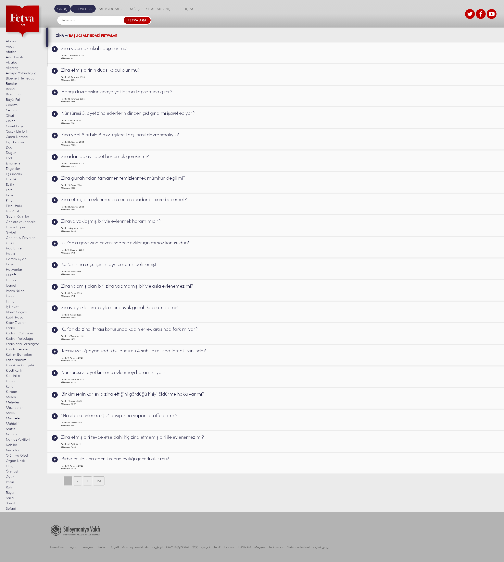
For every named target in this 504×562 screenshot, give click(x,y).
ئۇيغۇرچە (157, 547)
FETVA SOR (83, 9)
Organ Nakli (15, 461)
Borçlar (11, 84)
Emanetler (14, 163)
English (73, 547)
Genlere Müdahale (21, 222)
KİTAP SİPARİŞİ (159, 9)
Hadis (10, 254)
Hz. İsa (11, 280)
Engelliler (13, 169)
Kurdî (216, 547)
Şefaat (11, 508)
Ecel (9, 158)
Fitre (9, 200)
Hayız (10, 264)
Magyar (259, 547)
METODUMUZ (111, 9)
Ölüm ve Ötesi (17, 455)
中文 (195, 547)
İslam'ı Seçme (16, 312)
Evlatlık (11, 179)
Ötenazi (12, 471)
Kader (10, 328)
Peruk (10, 482)
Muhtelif (12, 423)
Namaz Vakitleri (18, 439)
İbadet (11, 285)
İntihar (11, 301)
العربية (115, 547)
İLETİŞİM (185, 9)
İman (10, 296)
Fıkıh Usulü (14, 206)
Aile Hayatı (14, 57)
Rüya (10, 493)
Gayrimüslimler (17, 216)
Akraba (11, 62)
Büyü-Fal (13, 100)
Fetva (10, 195)
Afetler (11, 52)
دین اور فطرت (322, 547)
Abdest (11, 41)
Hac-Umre (14, 248)
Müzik (10, 429)
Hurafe (11, 275)
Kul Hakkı (13, 376)
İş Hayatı (12, 307)
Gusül (10, 243)
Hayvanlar (14, 269)
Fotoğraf (12, 211)
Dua (9, 147)
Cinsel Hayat (15, 126)
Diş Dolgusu (15, 142)
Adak (10, 46)
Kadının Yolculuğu (19, 339)
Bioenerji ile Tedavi (20, 78)
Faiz (9, 190)
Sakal (10, 498)
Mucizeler (13, 418)
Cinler (10, 121)
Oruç (10, 466)
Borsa (10, 89)
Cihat (10, 115)
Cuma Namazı (17, 137)
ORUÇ (62, 9)
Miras (10, 413)
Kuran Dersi (57, 547)
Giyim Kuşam (16, 227)
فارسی (205, 547)
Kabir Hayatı (15, 317)
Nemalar (12, 450)
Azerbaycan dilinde (135, 547)
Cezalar (12, 110)
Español (229, 547)
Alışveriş (12, 68)
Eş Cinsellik (14, 174)
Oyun (10, 477)
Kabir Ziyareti (16, 323)
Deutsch (101, 547)
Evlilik (10, 184)
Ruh (9, 487)
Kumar (11, 381)
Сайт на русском (177, 547)
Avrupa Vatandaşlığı (21, 73)
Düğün (11, 153)
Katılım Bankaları (19, 354)
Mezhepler (14, 408)
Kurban (11, 392)
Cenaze (12, 105)
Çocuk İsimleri (16, 131)
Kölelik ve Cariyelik (20, 365)
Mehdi (11, 397)
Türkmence (276, 547)
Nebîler (11, 445)
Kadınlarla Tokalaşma (22, 344)
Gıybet (11, 232)
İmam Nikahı (15, 291)
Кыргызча (244, 547)
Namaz (11, 434)
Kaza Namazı (16, 360)
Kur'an (11, 386)
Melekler (12, 402)
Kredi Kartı (14, 370)
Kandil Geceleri (17, 349)
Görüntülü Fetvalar (20, 238)
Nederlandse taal (298, 547)
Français (87, 547)
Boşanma (13, 94)
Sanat (10, 503)
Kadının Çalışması (19, 333)
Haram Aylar (16, 259)
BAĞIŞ (134, 9)
